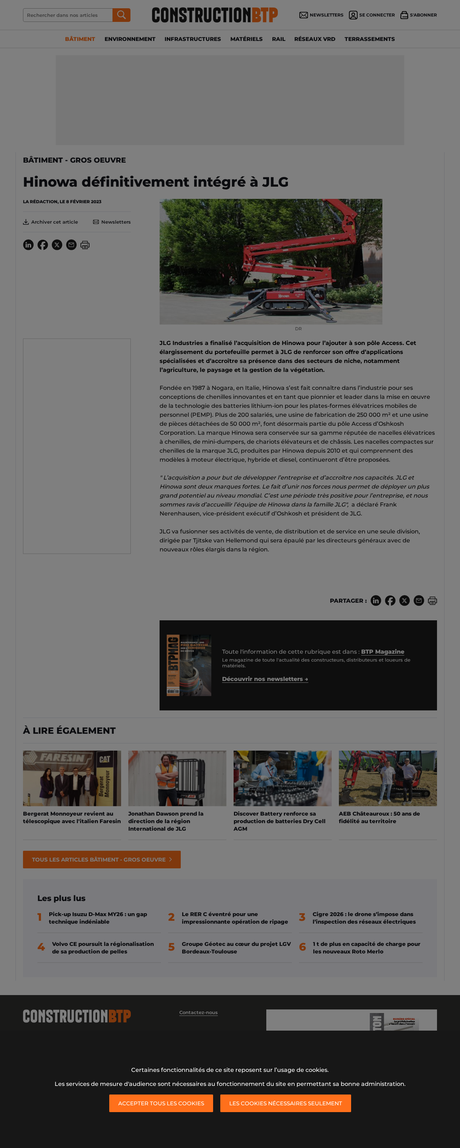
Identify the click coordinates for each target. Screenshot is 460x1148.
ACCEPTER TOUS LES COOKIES (161, 1103)
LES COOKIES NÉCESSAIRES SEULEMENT (285, 1103)
